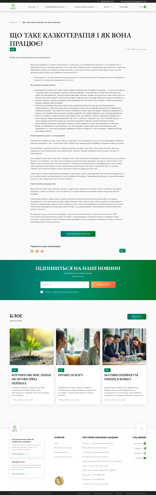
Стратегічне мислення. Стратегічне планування (102, 461)
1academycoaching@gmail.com (135, 1)
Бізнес (106, 7)
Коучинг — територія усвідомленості (97, 443)
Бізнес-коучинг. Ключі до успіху (95, 466)
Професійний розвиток (54, 7)
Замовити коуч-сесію (63, 457)
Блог (56, 443)
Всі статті (136, 316)
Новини (14, 22)
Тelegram (138, 448)
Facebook (138, 443)
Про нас (32, 7)
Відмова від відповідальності (135, 493)
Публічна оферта (83, 493)
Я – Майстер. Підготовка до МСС (95, 452)
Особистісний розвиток (84, 7)
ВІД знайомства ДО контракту (95, 448)
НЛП (115, 214)
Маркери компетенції (63, 448)
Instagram (138, 453)
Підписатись (103, 284)
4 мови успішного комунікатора (95, 484)
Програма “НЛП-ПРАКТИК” (93, 475)
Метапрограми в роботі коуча (95, 457)
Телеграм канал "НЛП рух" (78, 234)
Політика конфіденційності (103, 493)
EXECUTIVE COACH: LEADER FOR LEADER (99, 470)
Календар (124, 7)
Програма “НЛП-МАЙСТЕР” (93, 479)
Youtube (138, 458)
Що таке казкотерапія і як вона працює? (41, 22)
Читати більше (18, 454)
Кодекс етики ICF (61, 452)
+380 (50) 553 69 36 (107, 1)
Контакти (119, 493)
